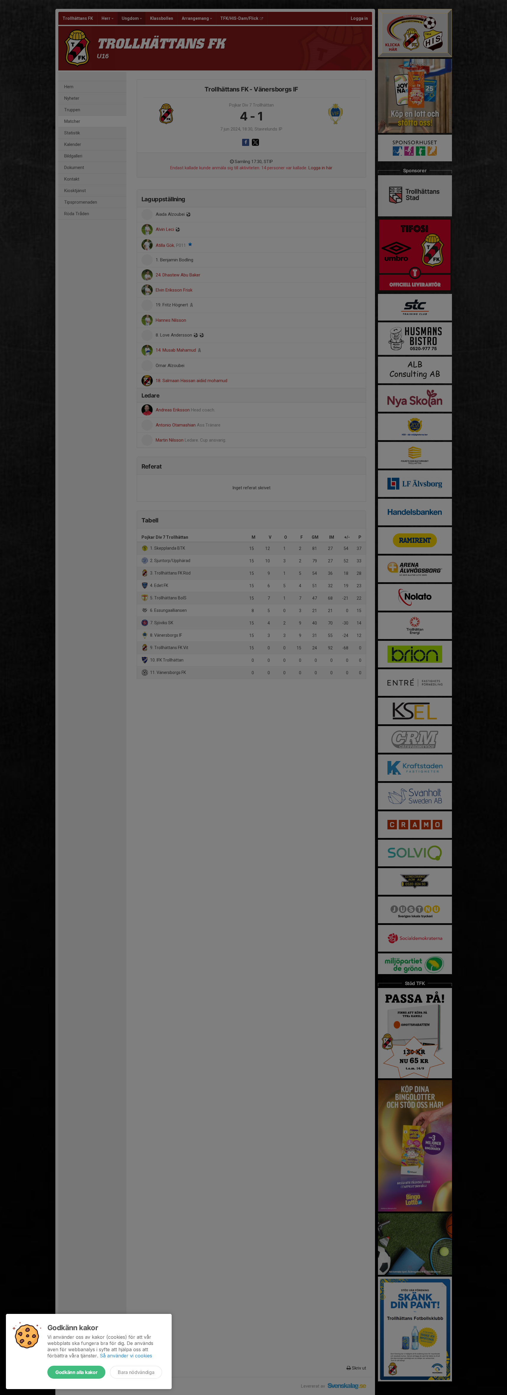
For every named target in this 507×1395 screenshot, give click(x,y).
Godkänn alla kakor (76, 1372)
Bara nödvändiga (136, 1372)
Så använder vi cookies (126, 1356)
